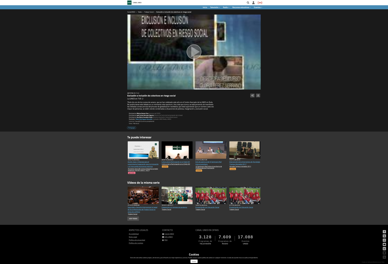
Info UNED (169, 237)
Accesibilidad (134, 234)
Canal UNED (169, 234)
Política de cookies (136, 243)
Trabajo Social (149, 12)
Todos (140, 12)
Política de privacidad (137, 240)
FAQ (166, 240)
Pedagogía (131, 127)
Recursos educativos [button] (241, 7)
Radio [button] (225, 7)
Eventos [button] (257, 7)
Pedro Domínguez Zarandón (144, 119)
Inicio (205, 7)
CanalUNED (131, 12)
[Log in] (253, 3)
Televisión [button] (214, 7)
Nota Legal (133, 237)
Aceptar (194, 261)
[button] (259, 155)
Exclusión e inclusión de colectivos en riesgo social (173, 12)
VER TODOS (133, 218)
